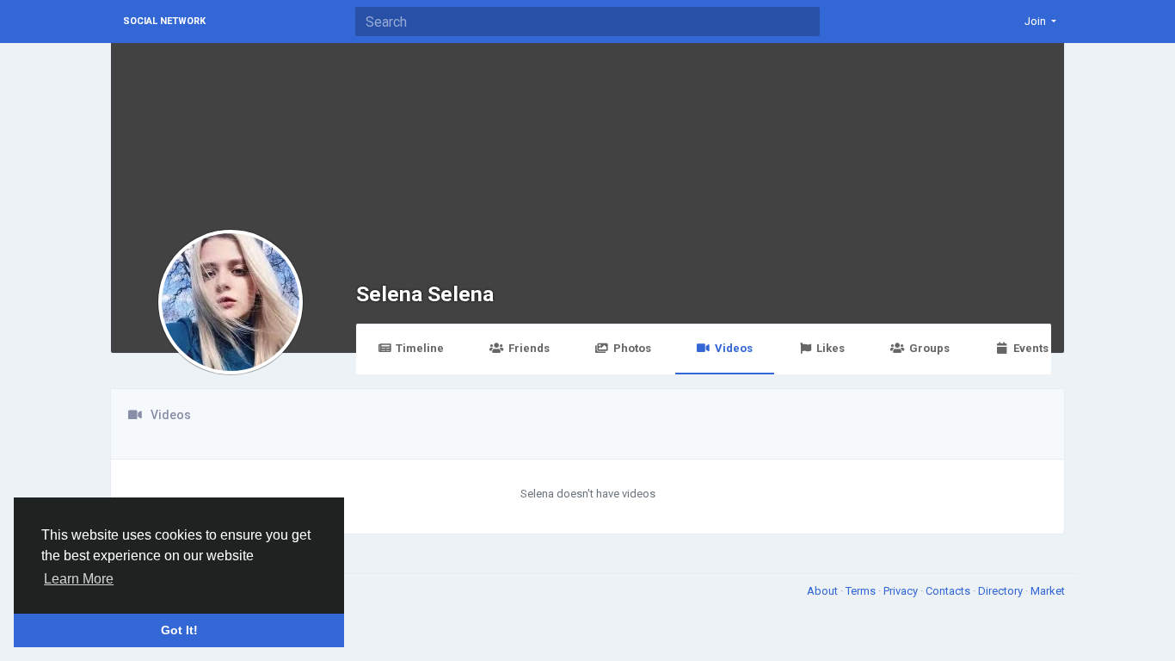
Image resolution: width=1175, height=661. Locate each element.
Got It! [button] (179, 630)
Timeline (420, 348)
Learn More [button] (79, 578)
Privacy (901, 590)
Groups (929, 348)
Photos (632, 348)
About (823, 590)
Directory (1001, 590)
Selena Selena (425, 293)
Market (1047, 590)
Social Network (164, 21)
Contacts (949, 590)
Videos (734, 348)
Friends (529, 348)
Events (1031, 348)
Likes (830, 348)
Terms (862, 590)
